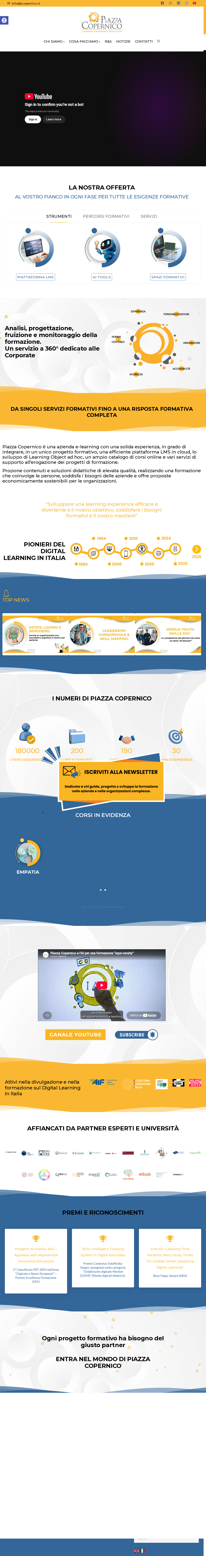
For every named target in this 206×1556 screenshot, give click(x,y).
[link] (103, 778)
